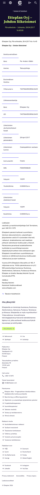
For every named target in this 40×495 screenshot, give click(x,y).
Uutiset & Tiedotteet (20, 11)
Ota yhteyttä (8, 329)
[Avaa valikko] (4, 2)
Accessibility (20, 476)
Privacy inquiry (31, 476)
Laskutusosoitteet (8, 481)
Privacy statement (8, 476)
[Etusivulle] (20, 3)
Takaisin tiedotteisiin (12, 294)
